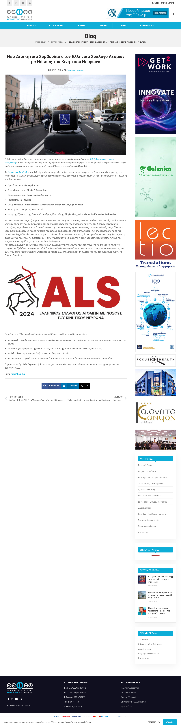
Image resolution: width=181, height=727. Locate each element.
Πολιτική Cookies (128, 693)
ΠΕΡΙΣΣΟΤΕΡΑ (154, 722)
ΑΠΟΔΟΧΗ (170, 722)
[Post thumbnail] (142, 581)
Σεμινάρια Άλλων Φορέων (149, 520)
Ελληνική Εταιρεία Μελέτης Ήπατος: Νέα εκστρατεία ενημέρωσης (160, 579)
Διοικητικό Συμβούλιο (18, 172)
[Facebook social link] (9, 3)
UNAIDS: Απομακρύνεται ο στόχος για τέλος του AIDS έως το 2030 (160, 595)
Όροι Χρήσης (126, 706)
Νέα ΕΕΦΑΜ (143, 532)
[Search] (173, 14)
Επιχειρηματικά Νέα (147, 471)
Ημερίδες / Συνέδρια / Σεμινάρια (152, 514)
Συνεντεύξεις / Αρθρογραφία (150, 483)
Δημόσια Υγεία (144, 508)
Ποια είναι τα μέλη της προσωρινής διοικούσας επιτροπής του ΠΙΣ (159, 610)
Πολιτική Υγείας (75, 70)
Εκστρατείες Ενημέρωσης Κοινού (152, 502)
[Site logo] (19, 14)
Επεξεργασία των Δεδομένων (133, 702)
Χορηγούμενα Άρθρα (147, 526)
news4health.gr (18, 374)
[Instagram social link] (16, 3)
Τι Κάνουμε (143, 640)
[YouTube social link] (23, 3)
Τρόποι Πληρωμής (129, 697)
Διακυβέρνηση (144, 649)
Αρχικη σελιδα (41, 42)
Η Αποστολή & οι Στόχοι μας (150, 644)
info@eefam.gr (75, 706)
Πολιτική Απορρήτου (130, 688)
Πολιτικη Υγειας (57, 42)
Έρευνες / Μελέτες (146, 490)
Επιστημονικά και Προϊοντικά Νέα (152, 477)
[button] (51, 386)
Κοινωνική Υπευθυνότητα (149, 496)
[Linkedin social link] (29, 3)
